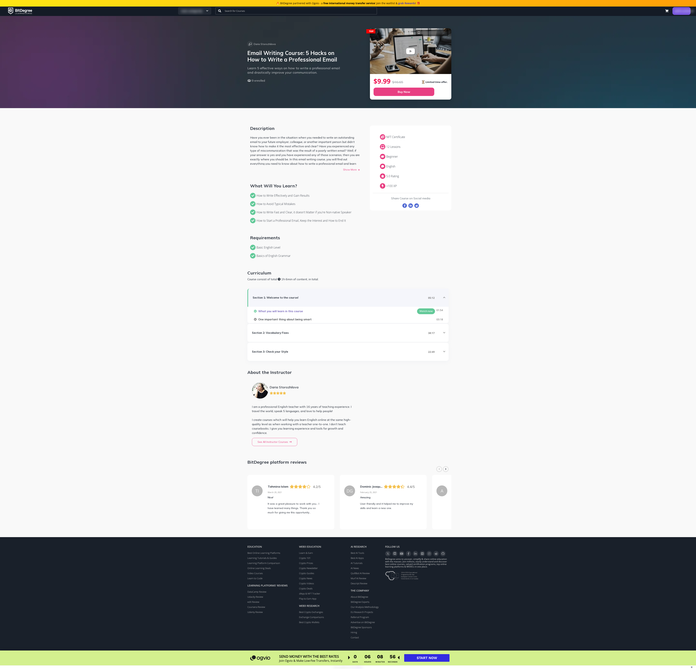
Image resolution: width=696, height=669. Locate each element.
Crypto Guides (306, 573)
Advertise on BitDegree (363, 622)
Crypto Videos (306, 583)
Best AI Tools (357, 553)
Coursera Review (256, 607)
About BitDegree (359, 596)
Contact (355, 637)
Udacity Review (255, 596)
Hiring (354, 632)
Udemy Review (255, 612)
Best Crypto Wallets (309, 622)
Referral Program (360, 617)
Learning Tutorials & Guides (262, 558)
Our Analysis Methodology (365, 607)
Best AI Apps (357, 558)
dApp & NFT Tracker (309, 593)
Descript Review (359, 583)
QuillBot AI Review (360, 573)
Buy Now (404, 92)
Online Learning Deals (259, 568)
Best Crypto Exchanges (311, 612)
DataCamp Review (256, 591)
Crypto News (305, 578)
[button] (667, 11)
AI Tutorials (356, 563)
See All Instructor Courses (273, 442)
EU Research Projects (362, 612)
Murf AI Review (358, 578)
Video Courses (255, 573)
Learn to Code (254, 578)
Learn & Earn (306, 553)
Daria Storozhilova (265, 44)
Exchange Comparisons (311, 617)
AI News (355, 568)
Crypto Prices (306, 563)
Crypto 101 (304, 558)
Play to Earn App (307, 598)
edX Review (253, 602)
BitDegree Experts (360, 602)
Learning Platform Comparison (263, 563)
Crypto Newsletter (308, 568)
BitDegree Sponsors (361, 627)
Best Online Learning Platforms (263, 553)
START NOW (427, 658)
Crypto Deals (305, 588)
